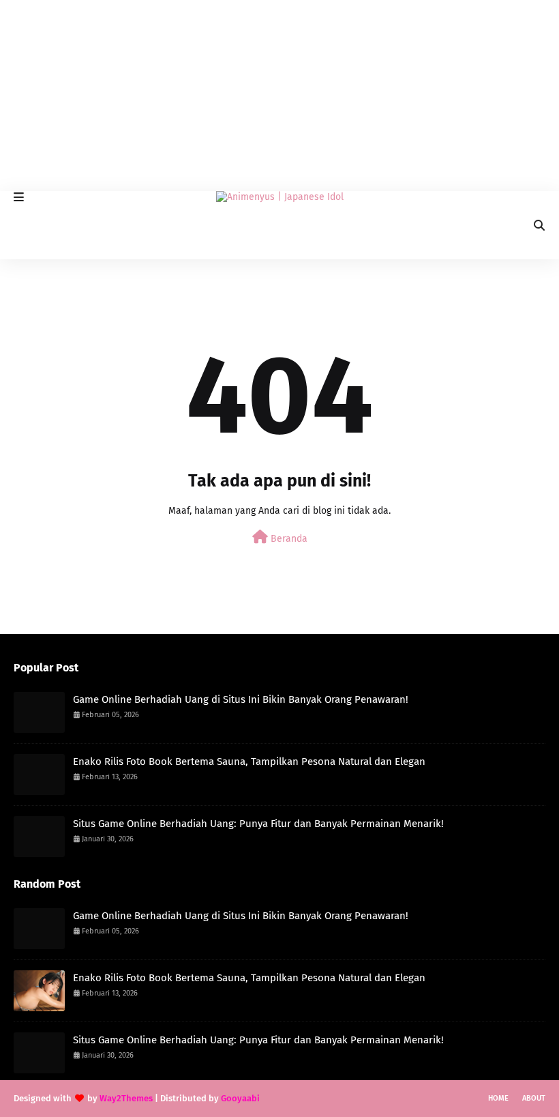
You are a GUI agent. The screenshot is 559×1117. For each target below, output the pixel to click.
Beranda (287, 539)
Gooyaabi (240, 1098)
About (533, 1098)
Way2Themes (126, 1098)
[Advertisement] (279, 95)
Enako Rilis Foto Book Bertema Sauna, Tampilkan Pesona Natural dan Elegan (249, 761)
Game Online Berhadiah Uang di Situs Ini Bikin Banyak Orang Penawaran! (240, 699)
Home (498, 1098)
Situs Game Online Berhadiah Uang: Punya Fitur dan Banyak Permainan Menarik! (258, 823)
